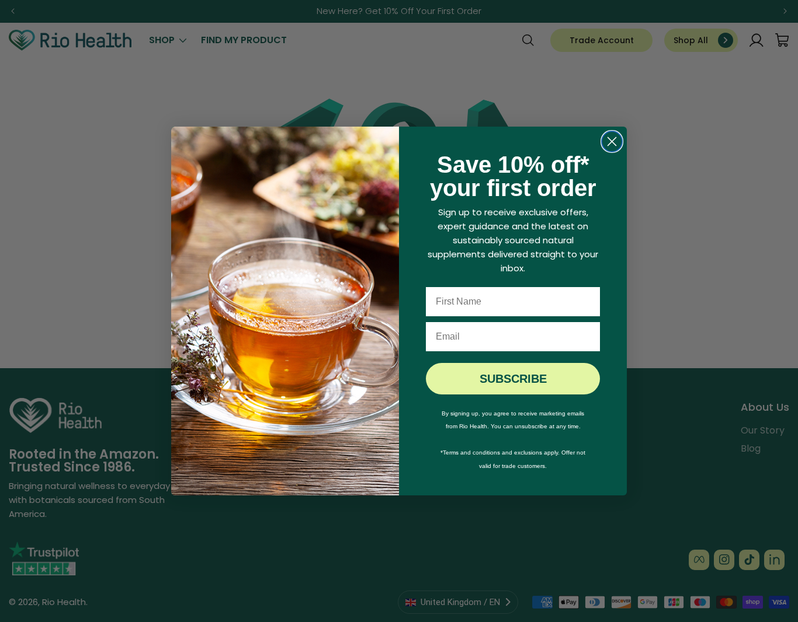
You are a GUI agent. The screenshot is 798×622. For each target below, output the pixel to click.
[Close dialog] (612, 141)
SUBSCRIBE (513, 378)
